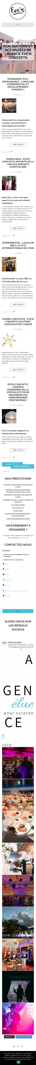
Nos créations (18, 405)
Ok (18, 1062)
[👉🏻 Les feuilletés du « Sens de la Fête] (18, 795)
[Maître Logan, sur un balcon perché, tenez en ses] (18, 763)
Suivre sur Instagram (25, 1036)
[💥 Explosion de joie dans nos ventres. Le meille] (18, 859)
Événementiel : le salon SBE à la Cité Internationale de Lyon (18, 245)
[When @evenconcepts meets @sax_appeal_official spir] (18, 1018)
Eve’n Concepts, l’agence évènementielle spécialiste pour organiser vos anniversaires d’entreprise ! (18, 392)
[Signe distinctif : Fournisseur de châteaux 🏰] (18, 923)
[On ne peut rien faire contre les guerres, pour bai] (18, 667)
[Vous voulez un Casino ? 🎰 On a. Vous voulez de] (18, 955)
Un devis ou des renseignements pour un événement (16, 555)
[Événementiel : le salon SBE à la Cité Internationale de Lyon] (9, 264)
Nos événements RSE (18, 505)
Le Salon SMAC (18, 510)
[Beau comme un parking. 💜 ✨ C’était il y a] (18, 891)
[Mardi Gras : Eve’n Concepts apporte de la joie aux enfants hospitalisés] (9, 183)
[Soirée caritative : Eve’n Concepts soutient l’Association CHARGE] (9, 340)
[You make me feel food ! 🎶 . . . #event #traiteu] (18, 827)
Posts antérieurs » (22, 466)
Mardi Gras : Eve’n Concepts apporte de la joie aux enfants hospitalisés (18, 163)
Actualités (18, 94)
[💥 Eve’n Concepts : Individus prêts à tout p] (18, 987)
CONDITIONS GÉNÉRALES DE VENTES (18, 518)
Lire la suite (18, 144)
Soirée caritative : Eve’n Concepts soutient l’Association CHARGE (18, 322)
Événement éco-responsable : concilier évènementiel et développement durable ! (18, 84)
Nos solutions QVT (18, 508)
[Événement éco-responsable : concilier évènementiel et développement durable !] (9, 105)
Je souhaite (6, 550)
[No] (34, 1058)
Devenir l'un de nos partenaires (13, 560)
